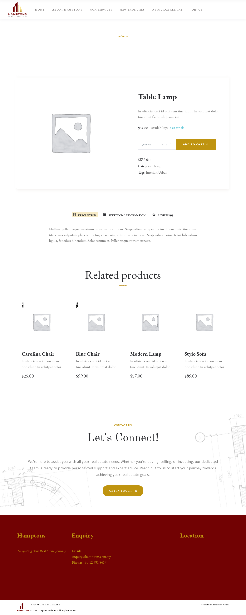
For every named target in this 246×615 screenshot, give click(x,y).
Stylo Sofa (195, 353)
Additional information (126, 215)
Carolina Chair (38, 353)
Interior (151, 172)
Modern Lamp (145, 353)
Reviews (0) (165, 215)
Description (87, 215)
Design (157, 166)
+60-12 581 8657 (94, 562)
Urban (162, 172)
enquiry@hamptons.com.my (91, 556)
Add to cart (193, 144)
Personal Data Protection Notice (214, 604)
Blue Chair (88, 353)
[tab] (84, 215)
